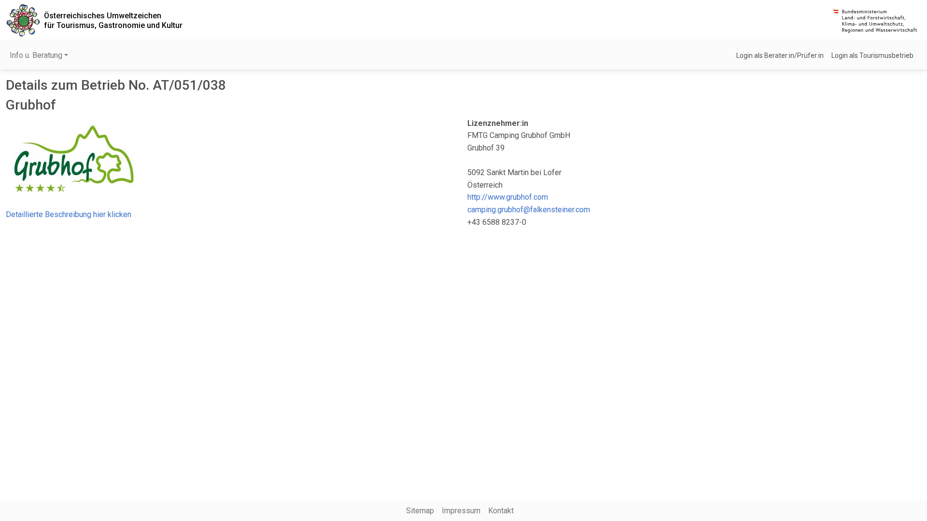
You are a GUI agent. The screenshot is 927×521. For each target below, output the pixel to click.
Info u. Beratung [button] (36, 55)
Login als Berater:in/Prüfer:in (780, 55)
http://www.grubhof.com (507, 197)
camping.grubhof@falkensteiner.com (528, 209)
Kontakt (501, 510)
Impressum (461, 510)
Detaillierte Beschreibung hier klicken (68, 214)
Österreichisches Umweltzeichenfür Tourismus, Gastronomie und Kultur (113, 20)
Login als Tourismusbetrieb (872, 55)
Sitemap (420, 510)
